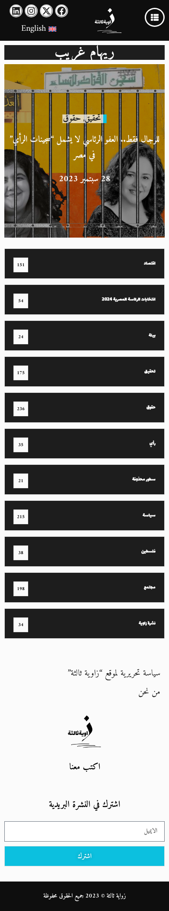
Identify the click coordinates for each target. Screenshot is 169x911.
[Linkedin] (16, 10)
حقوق (72, 118)
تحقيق (92, 118)
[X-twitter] (46, 10)
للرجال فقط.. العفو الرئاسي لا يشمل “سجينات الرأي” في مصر (84, 147)
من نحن (149, 692)
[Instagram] (31, 10)
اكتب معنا (84, 767)
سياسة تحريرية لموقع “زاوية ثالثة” (114, 673)
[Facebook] (61, 10)
